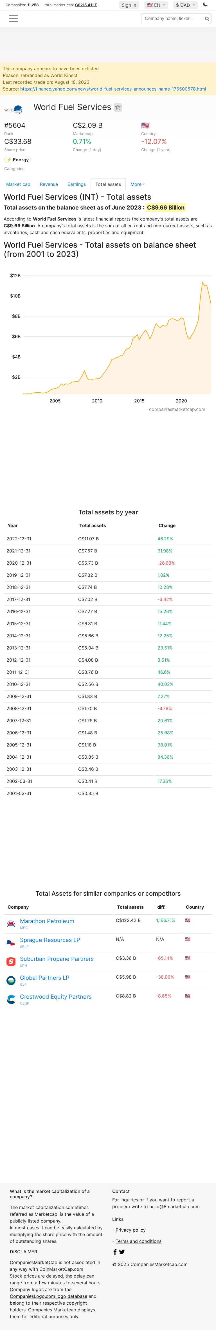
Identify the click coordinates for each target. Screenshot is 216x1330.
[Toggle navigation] (13, 18)
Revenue (49, 184)
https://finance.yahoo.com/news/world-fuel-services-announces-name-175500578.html (113, 89)
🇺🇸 (153, 5)
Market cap (18, 184)
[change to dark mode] (205, 5)
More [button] (135, 184)
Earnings (77, 184)
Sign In (129, 5)
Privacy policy (131, 1230)
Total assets (108, 184)
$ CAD (184, 5)
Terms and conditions (138, 1241)
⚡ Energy (17, 159)
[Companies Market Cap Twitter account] (122, 1253)
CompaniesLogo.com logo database (48, 1296)
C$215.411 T (86, 5)
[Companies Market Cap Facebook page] (115, 1253)
